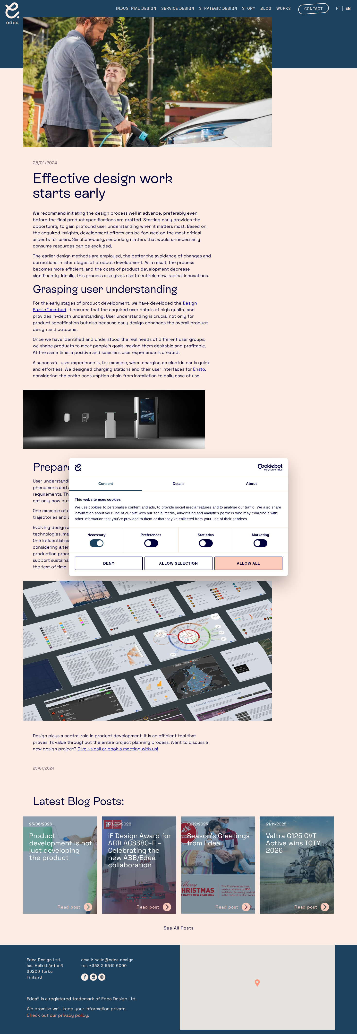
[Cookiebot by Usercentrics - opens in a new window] (261, 467)
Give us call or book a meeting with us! (117, 749)
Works (283, 8)
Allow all (248, 563)
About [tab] (251, 484)
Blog (266, 8)
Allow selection (178, 563)
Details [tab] (179, 484)
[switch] (151, 543)
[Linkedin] (93, 977)
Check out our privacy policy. (58, 1015)
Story (248, 8)
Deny (108, 563)
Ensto (199, 369)
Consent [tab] (105, 484)
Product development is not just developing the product (60, 846)
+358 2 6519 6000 (108, 965)
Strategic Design (218, 8)
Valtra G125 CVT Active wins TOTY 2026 (293, 843)
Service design (177, 8)
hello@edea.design (114, 959)
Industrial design (136, 8)
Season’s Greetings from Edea (218, 839)
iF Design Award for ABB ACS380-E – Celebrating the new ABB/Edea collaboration (139, 850)
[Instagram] (101, 977)
